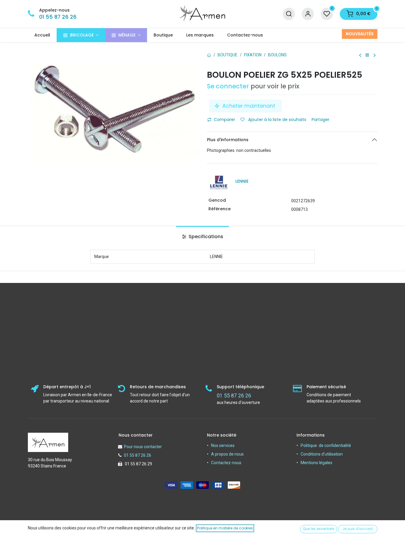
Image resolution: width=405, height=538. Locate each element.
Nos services (223, 445)
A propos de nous (227, 454)
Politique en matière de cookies (225, 528)
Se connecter (228, 86)
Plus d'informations (227, 140)
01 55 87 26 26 (57, 16)
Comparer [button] (224, 119)
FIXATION (253, 54)
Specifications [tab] (205, 236)
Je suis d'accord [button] (357, 528)
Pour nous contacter (143, 446)
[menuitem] (42, 35)
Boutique (227, 54)
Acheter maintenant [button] (249, 105)
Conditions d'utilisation (322, 454)
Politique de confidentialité (326, 445)
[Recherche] (289, 14)
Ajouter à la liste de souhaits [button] (276, 119)
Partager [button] (321, 119)
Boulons (277, 54)
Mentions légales (316, 462)
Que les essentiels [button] (318, 528)
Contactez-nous (226, 462)
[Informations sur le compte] (308, 14)
